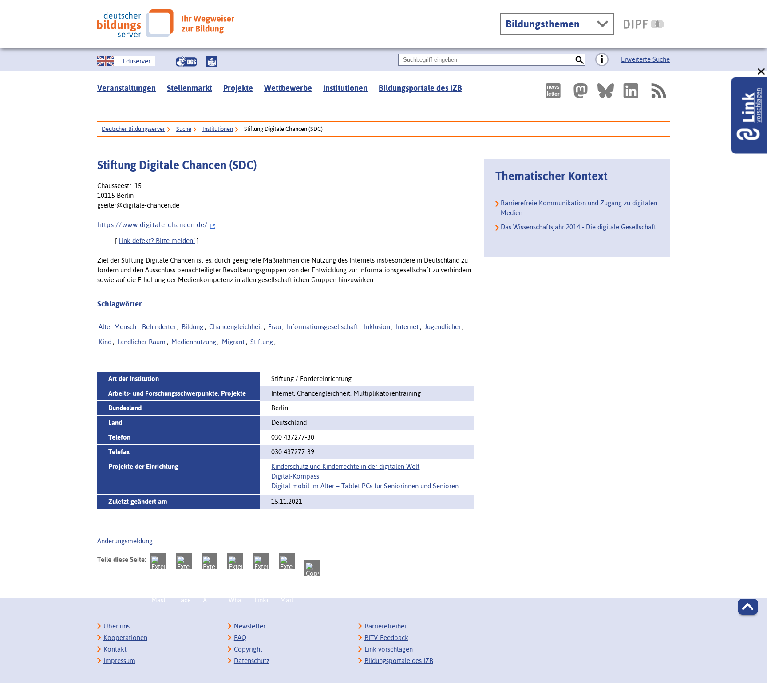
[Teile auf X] (209, 561)
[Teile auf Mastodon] (158, 561)
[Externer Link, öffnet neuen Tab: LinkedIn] (630, 90)
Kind (105, 341)
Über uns (116, 626)
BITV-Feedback (386, 637)
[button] (748, 607)
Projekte (238, 88)
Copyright (248, 649)
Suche (183, 129)
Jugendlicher (442, 326)
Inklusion (377, 326)
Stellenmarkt (189, 88)
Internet (407, 326)
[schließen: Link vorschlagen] (761, 71)
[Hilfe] (602, 59)
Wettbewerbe (288, 88)
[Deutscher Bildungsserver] (165, 23)
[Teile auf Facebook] (184, 561)
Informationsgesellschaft (322, 326)
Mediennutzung (193, 341)
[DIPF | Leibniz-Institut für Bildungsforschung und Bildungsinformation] (644, 24)
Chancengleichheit (235, 326)
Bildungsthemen (543, 24)
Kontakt (115, 649)
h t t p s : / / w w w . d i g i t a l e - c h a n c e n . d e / (152, 224)
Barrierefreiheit (386, 626)
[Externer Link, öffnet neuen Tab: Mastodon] (580, 90)
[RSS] (658, 90)
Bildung (192, 326)
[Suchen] (579, 59)
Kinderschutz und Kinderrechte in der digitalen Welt (345, 466)
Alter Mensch (117, 326)
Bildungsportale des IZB (420, 88)
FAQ (240, 637)
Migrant (233, 341)
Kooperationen (125, 637)
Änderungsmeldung (125, 541)
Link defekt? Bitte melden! (157, 240)
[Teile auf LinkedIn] (261, 561)
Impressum (119, 660)
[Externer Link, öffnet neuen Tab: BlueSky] (606, 90)
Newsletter (249, 626)
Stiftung (261, 341)
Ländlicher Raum (141, 341)
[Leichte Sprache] (211, 61)
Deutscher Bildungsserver (133, 129)
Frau (274, 326)
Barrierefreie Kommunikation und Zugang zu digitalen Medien (579, 207)
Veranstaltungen (126, 88)
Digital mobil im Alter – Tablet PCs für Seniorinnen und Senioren (365, 486)
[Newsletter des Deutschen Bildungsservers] (553, 90)
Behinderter (159, 326)
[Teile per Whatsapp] (235, 561)
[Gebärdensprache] (186, 61)
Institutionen (345, 88)
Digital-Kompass (295, 476)
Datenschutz (251, 660)
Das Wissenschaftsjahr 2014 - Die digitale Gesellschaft (578, 227)
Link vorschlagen (388, 649)
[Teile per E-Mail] (287, 561)
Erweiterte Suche (645, 59)
